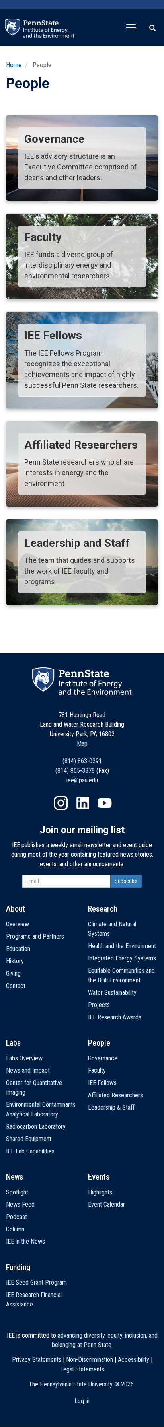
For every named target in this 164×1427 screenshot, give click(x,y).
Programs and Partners (35, 936)
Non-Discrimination (89, 1359)
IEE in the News (25, 1241)
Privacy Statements (36, 1359)
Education (18, 949)
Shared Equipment (28, 1139)
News (14, 1177)
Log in (82, 1401)
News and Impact (28, 1070)
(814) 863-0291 (82, 761)
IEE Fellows (102, 1083)
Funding (18, 1267)
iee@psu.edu (82, 780)
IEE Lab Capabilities (30, 1151)
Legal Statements (82, 1369)
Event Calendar (106, 1204)
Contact (15, 986)
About (15, 909)
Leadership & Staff (111, 1107)
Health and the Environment (122, 946)
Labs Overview (24, 1058)
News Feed (20, 1204)
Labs (13, 1043)
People (99, 1043)
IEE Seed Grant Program (36, 1282)
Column (15, 1229)
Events (98, 1177)
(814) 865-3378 (75, 770)
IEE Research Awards (114, 1017)
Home (13, 65)
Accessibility (133, 1359)
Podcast (16, 1217)
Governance (102, 1058)
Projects (99, 1005)
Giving (13, 973)
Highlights (100, 1192)
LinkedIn (82, 803)
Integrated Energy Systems (122, 958)
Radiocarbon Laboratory (36, 1126)
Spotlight (17, 1192)
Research (102, 909)
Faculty (97, 1070)
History (15, 961)
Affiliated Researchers (115, 1095)
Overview (17, 924)
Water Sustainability (112, 992)
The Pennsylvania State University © (81, 1384)
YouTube (104, 803)
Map (82, 743)
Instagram (61, 803)
